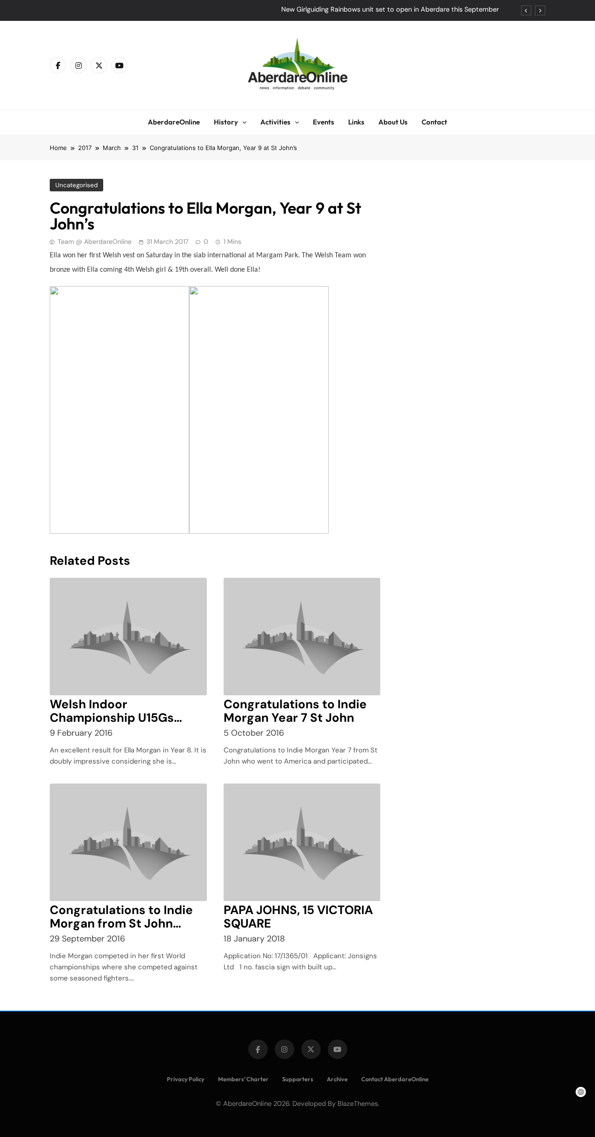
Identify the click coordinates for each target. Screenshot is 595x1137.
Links (356, 122)
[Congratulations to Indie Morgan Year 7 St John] (302, 636)
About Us (393, 122)
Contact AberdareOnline (395, 1079)
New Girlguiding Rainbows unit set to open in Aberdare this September (390, 9)
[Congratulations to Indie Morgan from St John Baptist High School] (128, 842)
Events (323, 122)
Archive (337, 1079)
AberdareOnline (174, 122)
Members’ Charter (243, 1079)
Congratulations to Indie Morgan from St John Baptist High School (121, 923)
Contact (434, 122)
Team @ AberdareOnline (95, 241)
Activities (275, 122)
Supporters (297, 1079)
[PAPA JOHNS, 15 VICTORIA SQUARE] (302, 842)
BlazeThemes (357, 1103)
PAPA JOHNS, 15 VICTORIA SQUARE (298, 916)
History (226, 122)
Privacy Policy (186, 1079)
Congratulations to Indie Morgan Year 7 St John (295, 710)
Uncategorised (76, 185)
